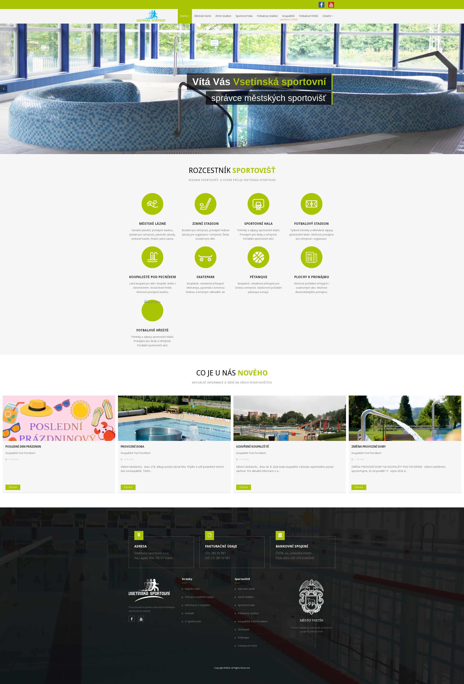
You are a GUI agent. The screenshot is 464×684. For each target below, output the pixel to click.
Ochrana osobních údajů (199, 597)
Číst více (13, 487)
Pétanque (243, 637)
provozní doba (132, 446)
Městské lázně (202, 16)
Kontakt (189, 613)
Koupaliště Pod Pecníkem (253, 621)
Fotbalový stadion (267, 16)
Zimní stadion (223, 16)
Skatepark (243, 629)
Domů (184, 16)
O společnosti (193, 621)
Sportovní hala (244, 16)
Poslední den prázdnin (23, 446)
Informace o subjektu (197, 605)
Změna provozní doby (368, 446)
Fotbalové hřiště (308, 16)
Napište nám (192, 588)
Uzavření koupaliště (252, 446)
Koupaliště (288, 17)
